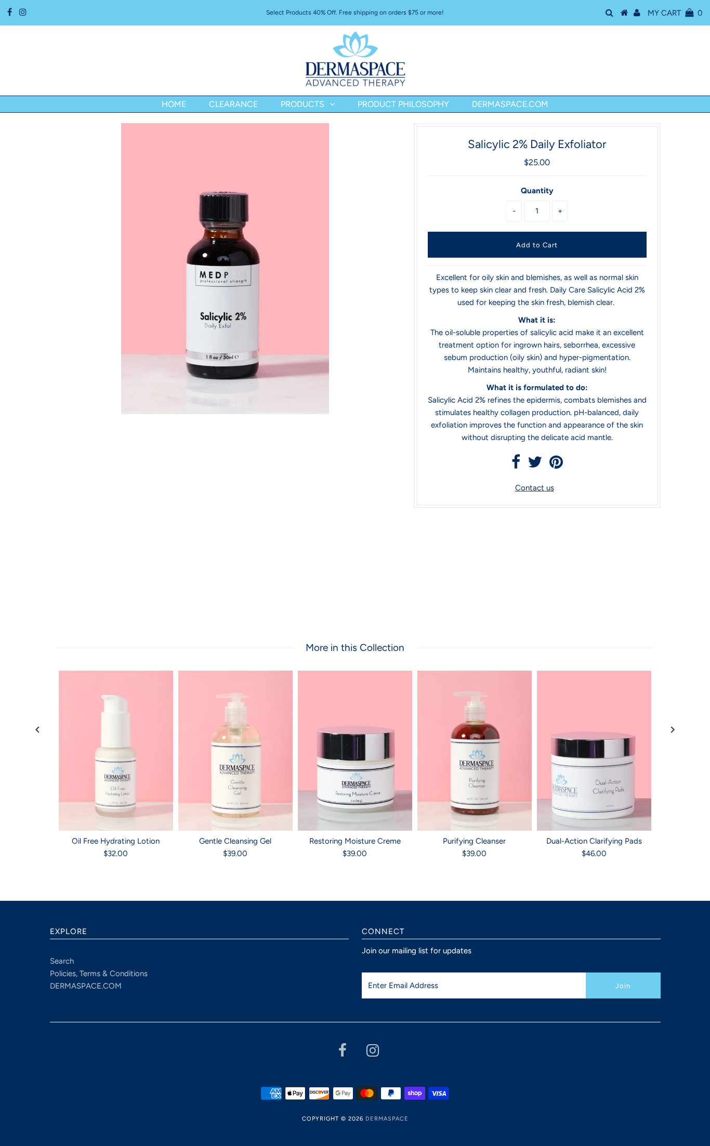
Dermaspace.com (510, 104)
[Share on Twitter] (535, 465)
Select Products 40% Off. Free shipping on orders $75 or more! (355, 12)
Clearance (233, 104)
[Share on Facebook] (515, 465)
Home (174, 104)
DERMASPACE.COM (86, 986)
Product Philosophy (403, 104)
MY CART (675, 13)
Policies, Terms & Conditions (99, 973)
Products (302, 104)
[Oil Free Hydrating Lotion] (116, 751)
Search (62, 961)
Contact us (534, 487)
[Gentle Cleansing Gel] (235, 751)
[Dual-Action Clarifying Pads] (594, 751)
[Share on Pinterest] (556, 465)
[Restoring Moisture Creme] (355, 751)
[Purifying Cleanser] (474, 751)
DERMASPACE (387, 1118)
